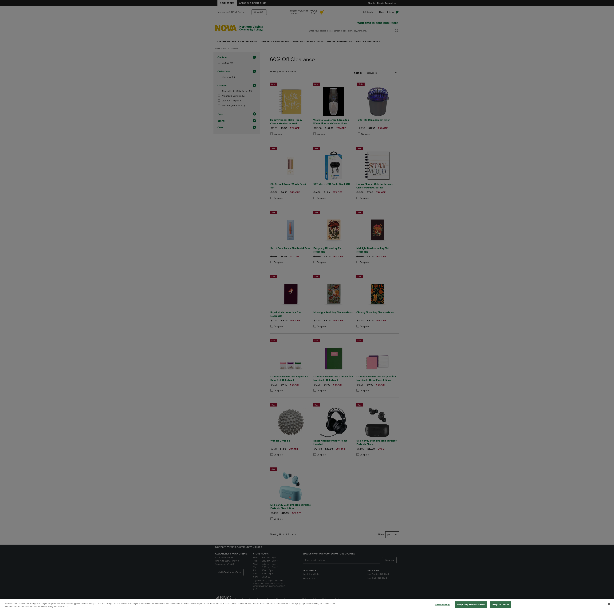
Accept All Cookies (500, 604)
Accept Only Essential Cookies (471, 604)
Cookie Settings (442, 604)
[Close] (608, 604)
